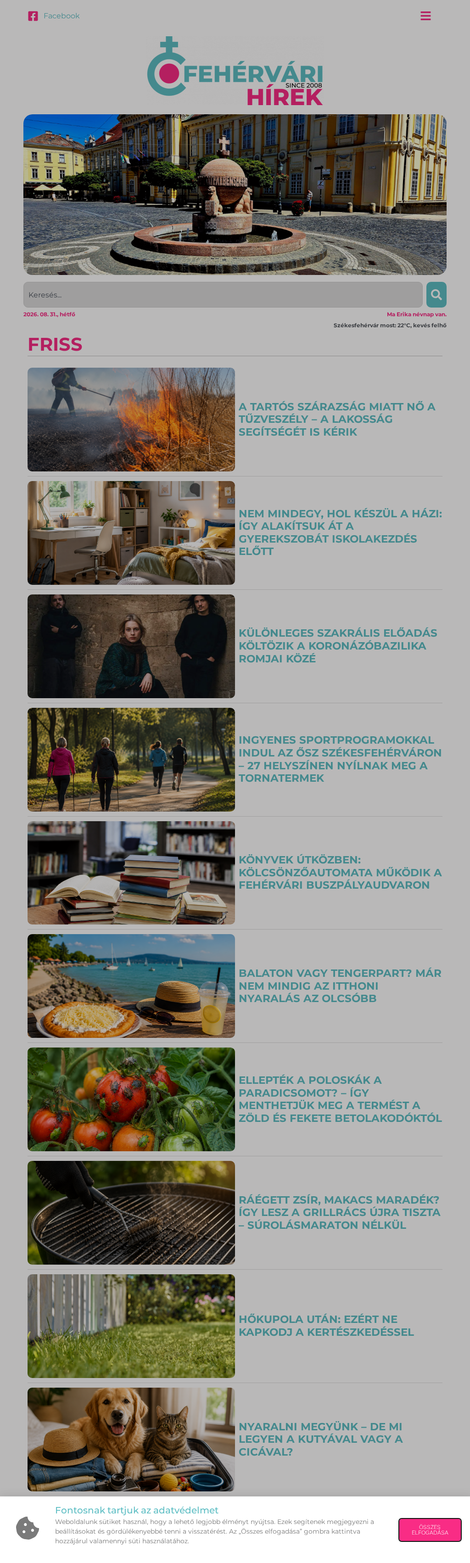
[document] (235, 781)
